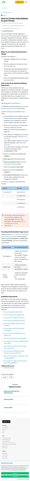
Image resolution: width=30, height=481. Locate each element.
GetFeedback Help (6, 439)
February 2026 (8, 399)
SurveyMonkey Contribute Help (9, 444)
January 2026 (8, 407)
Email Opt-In (5, 458)
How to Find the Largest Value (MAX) (14, 318)
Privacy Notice (14, 469)
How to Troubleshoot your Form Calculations (15, 223)
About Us (4, 429)
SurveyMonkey (5, 427)
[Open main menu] (26, 2)
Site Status (4, 453)
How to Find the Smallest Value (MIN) (14, 320)
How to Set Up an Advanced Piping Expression (13, 25)
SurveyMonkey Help (6, 438)
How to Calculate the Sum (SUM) (13, 312)
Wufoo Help (4, 446)
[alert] (15, 220)
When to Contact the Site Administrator (11, 392)
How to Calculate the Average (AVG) (14, 315)
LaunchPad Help (5, 441)
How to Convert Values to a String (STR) (15, 338)
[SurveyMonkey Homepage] (3, 2)
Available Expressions (7, 31)
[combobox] (6, 421)
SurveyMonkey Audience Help (8, 442)
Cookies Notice (21, 469)
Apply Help (4, 447)
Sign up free (20, 2)
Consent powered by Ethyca (22, 479)
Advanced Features (7, 12)
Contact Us (4, 456)
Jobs (3, 431)
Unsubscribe (5, 454)
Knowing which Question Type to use (11, 28)
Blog (3, 432)
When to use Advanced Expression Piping (12, 23)
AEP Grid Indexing (9, 368)
